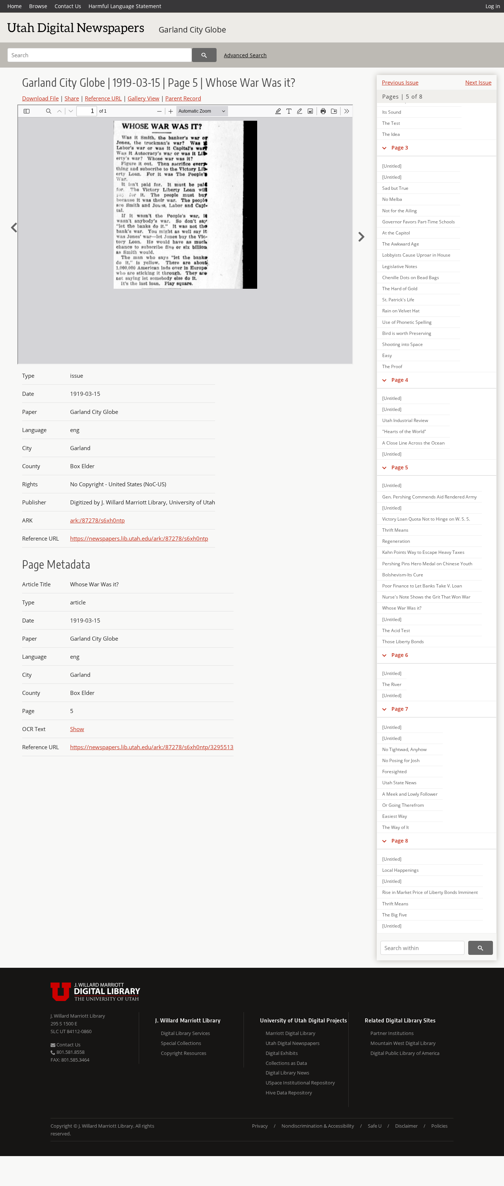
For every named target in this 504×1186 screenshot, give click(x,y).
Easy (387, 355)
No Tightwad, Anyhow (404, 749)
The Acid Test (396, 630)
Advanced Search (245, 55)
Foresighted (394, 771)
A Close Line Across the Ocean (413, 443)
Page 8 (399, 840)
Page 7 (399, 708)
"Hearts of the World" (404, 431)
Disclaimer (406, 1125)
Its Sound (391, 112)
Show (77, 729)
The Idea (391, 134)
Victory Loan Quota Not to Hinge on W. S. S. (426, 519)
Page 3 (399, 147)
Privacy (260, 1125)
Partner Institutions (392, 1033)
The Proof (392, 366)
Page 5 (399, 467)
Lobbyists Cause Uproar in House (416, 255)
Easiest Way (394, 816)
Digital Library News (287, 1072)
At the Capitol (396, 233)
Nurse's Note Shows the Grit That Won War (426, 597)
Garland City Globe (192, 29)
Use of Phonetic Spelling (407, 322)
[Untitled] (391, 166)
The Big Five (394, 915)
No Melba (392, 199)
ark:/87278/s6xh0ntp (97, 520)
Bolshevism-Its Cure (402, 575)
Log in (493, 6)
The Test (391, 123)
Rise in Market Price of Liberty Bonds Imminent (430, 892)
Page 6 (399, 654)
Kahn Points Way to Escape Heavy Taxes (423, 552)
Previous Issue (400, 82)
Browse (38, 6)
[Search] (204, 55)
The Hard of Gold (399, 288)
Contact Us (68, 6)
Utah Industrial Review (405, 420)
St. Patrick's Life (398, 299)
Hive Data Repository (289, 1092)
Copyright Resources (183, 1053)
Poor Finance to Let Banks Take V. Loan (422, 586)
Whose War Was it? (401, 608)
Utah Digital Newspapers (293, 1043)
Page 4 (399, 379)
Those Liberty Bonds (403, 641)
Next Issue (478, 82)
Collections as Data (286, 1063)
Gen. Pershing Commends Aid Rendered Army (429, 497)
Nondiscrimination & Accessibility (318, 1125)
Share (72, 98)
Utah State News (399, 782)
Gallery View (143, 98)
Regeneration (396, 541)
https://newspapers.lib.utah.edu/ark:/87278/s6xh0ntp (139, 538)
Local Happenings (400, 870)
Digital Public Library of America (404, 1053)
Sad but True (395, 188)
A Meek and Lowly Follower (410, 794)
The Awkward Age (400, 244)
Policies (439, 1125)
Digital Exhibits (282, 1053)
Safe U (375, 1125)
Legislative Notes (399, 266)
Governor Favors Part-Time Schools (418, 222)
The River (391, 684)
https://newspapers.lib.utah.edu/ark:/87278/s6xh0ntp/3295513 (152, 747)
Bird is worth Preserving (406, 333)
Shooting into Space (402, 344)
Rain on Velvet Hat (401, 311)
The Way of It (395, 827)
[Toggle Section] (384, 147)
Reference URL (103, 98)
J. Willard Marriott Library (78, 1015)
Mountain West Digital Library (403, 1043)
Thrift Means (395, 530)
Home (14, 6)
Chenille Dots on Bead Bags (410, 277)
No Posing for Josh (401, 760)
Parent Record (183, 98)
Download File (40, 98)
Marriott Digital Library (290, 1033)
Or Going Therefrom (403, 805)
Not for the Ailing (399, 211)
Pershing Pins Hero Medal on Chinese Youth (427, 564)
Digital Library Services (185, 1033)
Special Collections (181, 1043)
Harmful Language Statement (125, 6)
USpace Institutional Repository (300, 1082)
